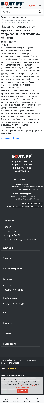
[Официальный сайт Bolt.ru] (12, 3)
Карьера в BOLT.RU (12, 235)
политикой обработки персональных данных (27, 386)
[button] (40, 4)
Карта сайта (9, 344)
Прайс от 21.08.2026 (13, 304)
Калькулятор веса (12, 268)
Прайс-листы (10, 298)
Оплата (7, 258)
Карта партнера (11, 285)
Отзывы (7, 333)
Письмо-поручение (13, 289)
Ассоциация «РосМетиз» (12, 138)
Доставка (8, 248)
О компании (9, 220)
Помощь (7, 323)
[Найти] (40, 11)
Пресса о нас (10, 231)
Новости (7, 227)
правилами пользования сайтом (14, 386)
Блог (5, 312)
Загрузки (7, 279)
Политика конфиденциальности (20, 239)
